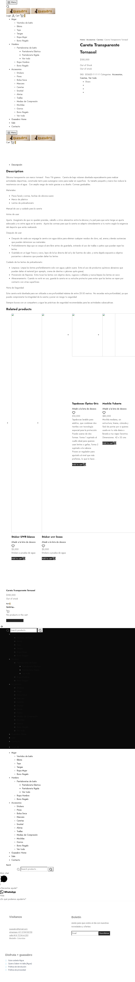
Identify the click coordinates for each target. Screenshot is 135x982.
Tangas (20, 33)
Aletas (20, 709)
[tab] (70, 165)
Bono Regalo (22, 655)
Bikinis (19, 26)
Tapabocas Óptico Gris (85, 403)
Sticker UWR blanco (23, 537)
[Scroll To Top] (1, 626)
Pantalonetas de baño (27, 662)
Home (82, 39)
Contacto (15, 741)
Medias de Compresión (27, 716)
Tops (19, 30)
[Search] (40, 630)
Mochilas (21, 719)
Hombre (15, 659)
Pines (19, 691)
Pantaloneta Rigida (30, 669)
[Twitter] (19, 924)
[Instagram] (27, 924)
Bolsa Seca (22, 694)
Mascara (20, 698)
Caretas (100, 39)
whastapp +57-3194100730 (20, 932)
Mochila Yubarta (111, 403)
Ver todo (92, 78)
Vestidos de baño (25, 22)
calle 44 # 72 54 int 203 (18, 935)
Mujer (13, 19)
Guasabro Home (18, 734)
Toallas (20, 712)
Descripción (16, 164)
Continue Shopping (14, 620)
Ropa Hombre (23, 677)
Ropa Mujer (22, 37)
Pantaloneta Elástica (31, 666)
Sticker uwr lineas (52, 537)
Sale (13, 737)
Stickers (20, 687)
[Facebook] (12, 924)
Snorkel (20, 705)
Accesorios (90, 39)
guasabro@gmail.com (18, 929)
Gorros (20, 723)
